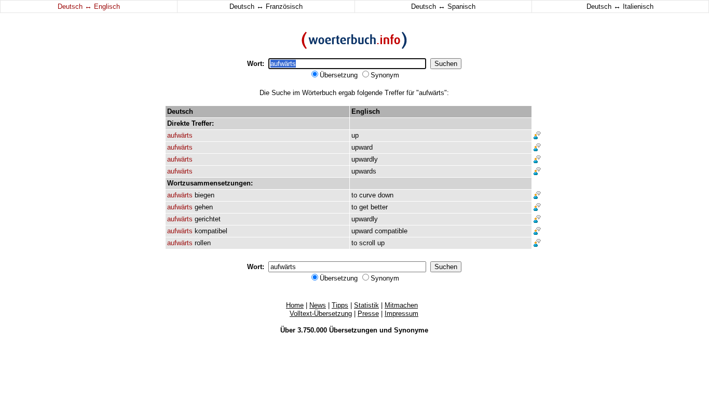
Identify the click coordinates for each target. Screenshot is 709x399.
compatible (391, 231)
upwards (363, 171)
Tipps (340, 305)
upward (362, 147)
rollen (203, 243)
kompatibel (211, 231)
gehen (204, 207)
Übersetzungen (353, 330)
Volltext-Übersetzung (321, 313)
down (385, 195)
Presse (368, 313)
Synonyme (411, 330)
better (379, 207)
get (364, 207)
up (355, 135)
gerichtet (208, 219)
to (354, 195)
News (317, 305)
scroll (367, 243)
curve (367, 195)
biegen (204, 195)
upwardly (364, 159)
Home (295, 305)
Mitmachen (401, 305)
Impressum (401, 313)
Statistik (366, 305)
